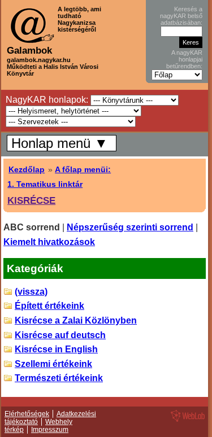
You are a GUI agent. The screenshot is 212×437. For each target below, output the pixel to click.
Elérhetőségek (27, 414)
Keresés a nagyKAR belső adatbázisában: (181, 16)
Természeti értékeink (59, 378)
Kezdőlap (26, 169)
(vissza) (31, 291)
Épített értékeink (49, 306)
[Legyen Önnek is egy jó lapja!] (186, 421)
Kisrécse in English (56, 349)
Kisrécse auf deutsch (60, 335)
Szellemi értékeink (53, 364)
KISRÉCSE (31, 200)
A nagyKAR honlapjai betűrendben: (184, 59)
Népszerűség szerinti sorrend (130, 227)
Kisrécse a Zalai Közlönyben (76, 320)
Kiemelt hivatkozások (49, 242)
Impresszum (49, 430)
